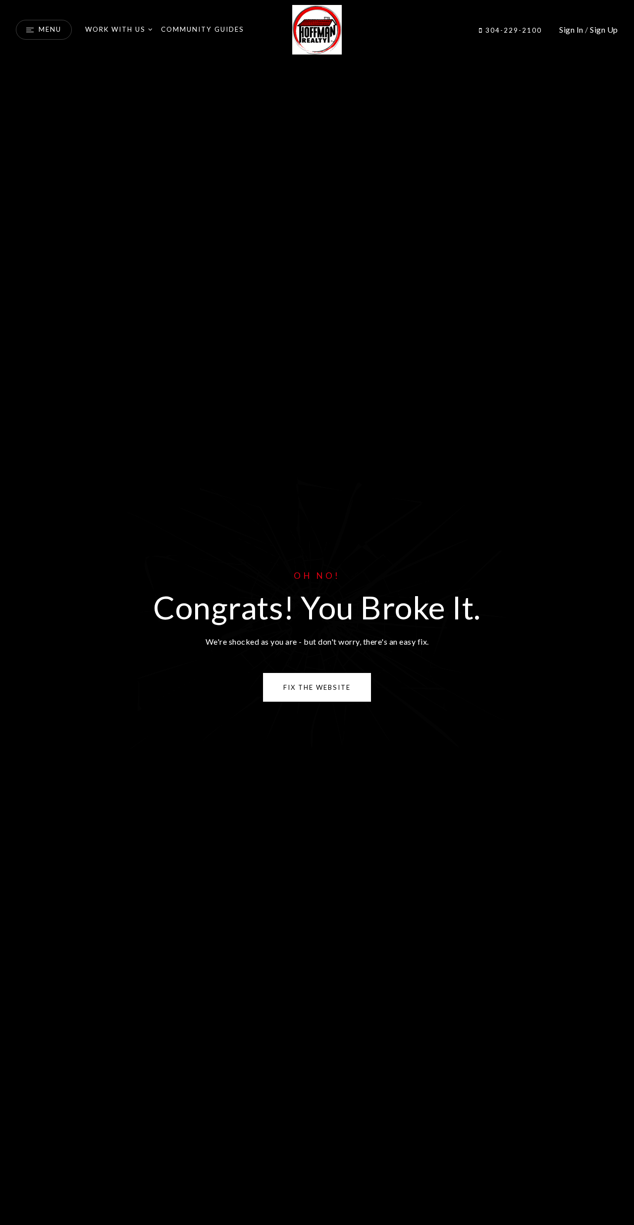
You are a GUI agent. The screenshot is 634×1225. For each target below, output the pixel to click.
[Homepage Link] (317, 28)
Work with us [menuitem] (115, 29)
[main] (317, 612)
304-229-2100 (512, 30)
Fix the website (317, 687)
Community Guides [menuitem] (202, 29)
